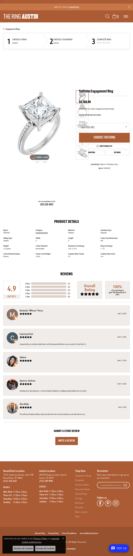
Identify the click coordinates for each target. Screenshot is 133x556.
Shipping (91, 153)
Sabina (23, 357)
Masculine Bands (82, 489)
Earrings (78, 498)
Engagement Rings (13, 29)
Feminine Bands (82, 484)
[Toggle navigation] (125, 16)
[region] (39, 125)
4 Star (27, 286)
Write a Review (66, 440)
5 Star (27, 283)
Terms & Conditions (69, 533)
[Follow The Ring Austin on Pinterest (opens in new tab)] (108, 503)
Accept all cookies (45, 548)
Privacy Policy (53, 533)
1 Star (27, 296)
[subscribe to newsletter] (125, 485)
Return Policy (40, 533)
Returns (117, 153)
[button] (107, 16)
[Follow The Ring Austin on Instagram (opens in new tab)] (116, 503)
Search (15, 43)
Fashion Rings (81, 493)
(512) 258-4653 (46, 204)
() (69, 283)
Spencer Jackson (27, 380)
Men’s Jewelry (81, 512)
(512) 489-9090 (46, 481)
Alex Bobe (24, 403)
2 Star (27, 293)
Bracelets (79, 507)
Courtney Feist (26, 333)
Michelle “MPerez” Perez (31, 310)
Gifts (77, 516)
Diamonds (79, 480)
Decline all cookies (23, 548)
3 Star (27, 290)
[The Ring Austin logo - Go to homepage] (20, 16)
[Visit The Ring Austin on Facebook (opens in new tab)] (100, 503)
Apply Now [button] (74, 7)
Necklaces (79, 503)
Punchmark (71, 549)
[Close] (129, 7)
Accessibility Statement (89, 533)
